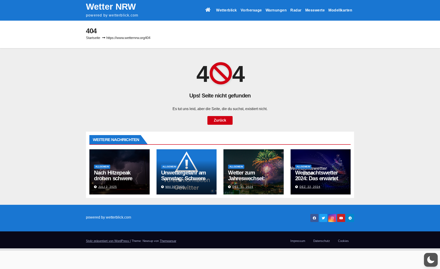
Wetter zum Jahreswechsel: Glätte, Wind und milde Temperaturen (251, 181)
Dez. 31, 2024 (242, 187)
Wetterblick (226, 10)
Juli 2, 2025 (107, 187)
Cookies (343, 241)
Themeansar (168, 241)
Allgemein (102, 166)
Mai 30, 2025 (175, 187)
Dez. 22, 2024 (310, 187)
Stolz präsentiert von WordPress (108, 241)
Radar (296, 10)
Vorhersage (251, 10)
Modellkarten (340, 10)
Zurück (220, 120)
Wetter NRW (111, 6)
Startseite (93, 38)
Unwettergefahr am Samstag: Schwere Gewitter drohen (183, 178)
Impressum (297, 241)
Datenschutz (321, 241)
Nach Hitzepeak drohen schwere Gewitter (113, 178)
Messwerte (315, 10)
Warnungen (276, 10)
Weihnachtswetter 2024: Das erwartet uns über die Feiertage (316, 181)
